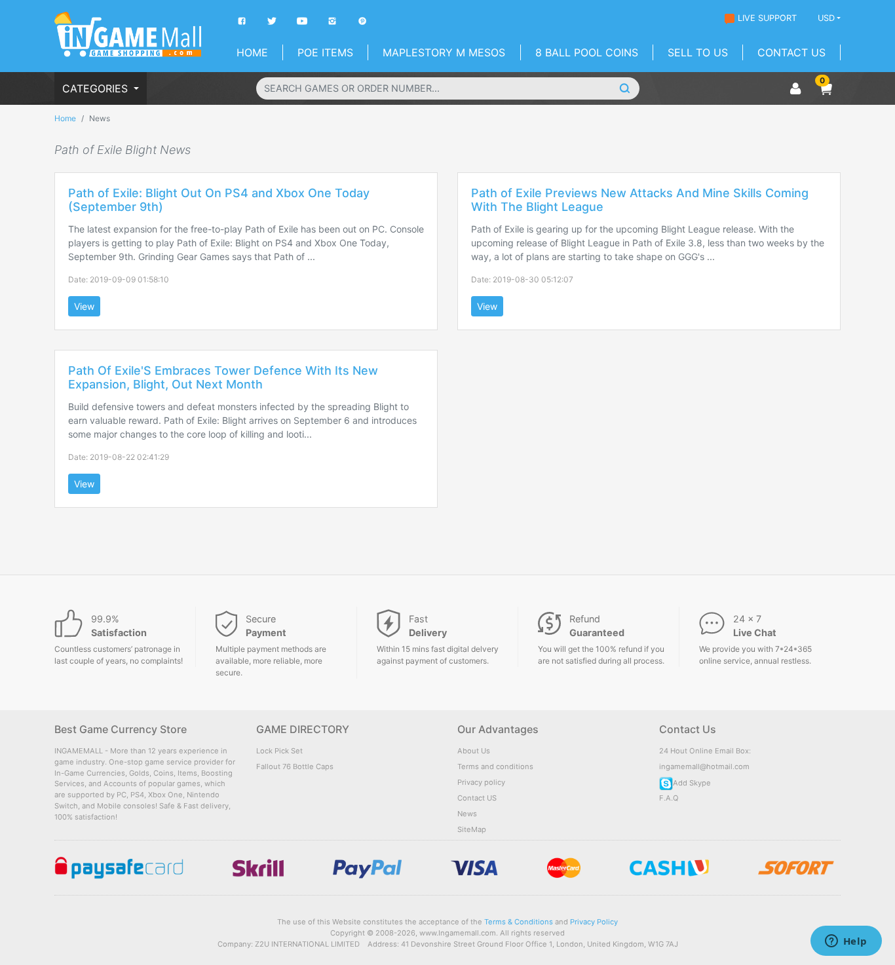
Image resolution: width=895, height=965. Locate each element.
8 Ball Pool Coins (586, 52)
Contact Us (791, 52)
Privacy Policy (594, 921)
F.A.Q (669, 798)
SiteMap (471, 829)
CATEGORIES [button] (96, 88)
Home (252, 52)
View (84, 306)
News (467, 813)
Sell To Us (698, 52)
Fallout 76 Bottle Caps (294, 766)
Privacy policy (481, 782)
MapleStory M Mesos (444, 52)
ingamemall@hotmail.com (704, 766)
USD (826, 18)
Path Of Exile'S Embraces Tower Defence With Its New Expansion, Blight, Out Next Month (223, 378)
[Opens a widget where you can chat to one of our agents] (846, 942)
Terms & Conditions (518, 921)
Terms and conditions (495, 766)
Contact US (477, 798)
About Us (473, 750)
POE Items (325, 52)
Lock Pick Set (279, 750)
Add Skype (692, 782)
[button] (825, 88)
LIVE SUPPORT (767, 18)
